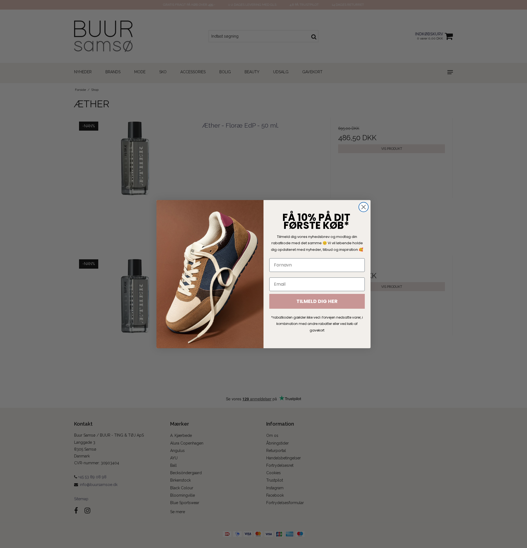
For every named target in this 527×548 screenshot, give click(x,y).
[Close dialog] (363, 207)
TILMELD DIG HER (317, 301)
